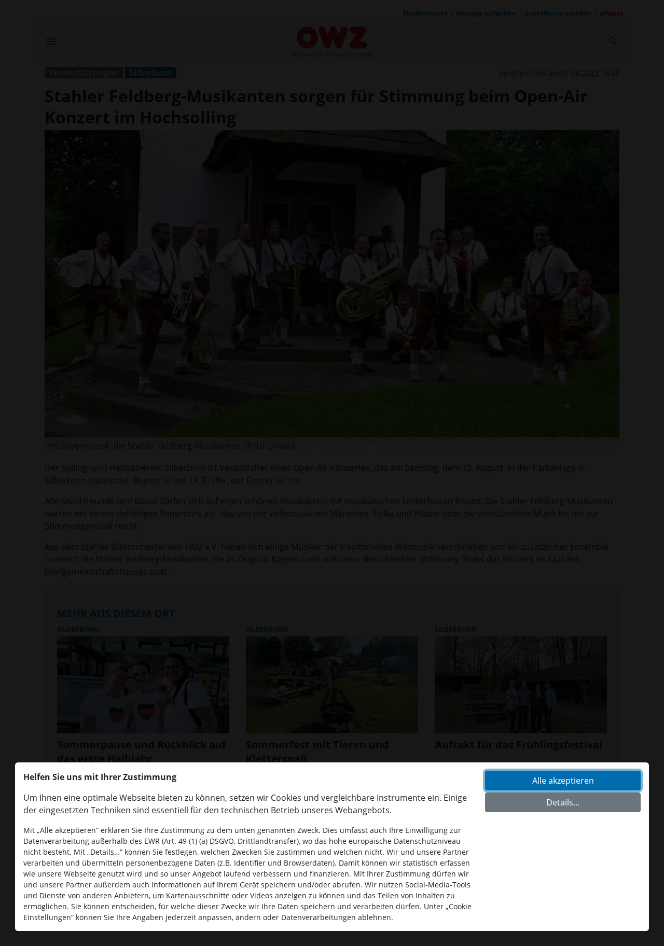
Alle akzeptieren (563, 780)
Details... (562, 802)
